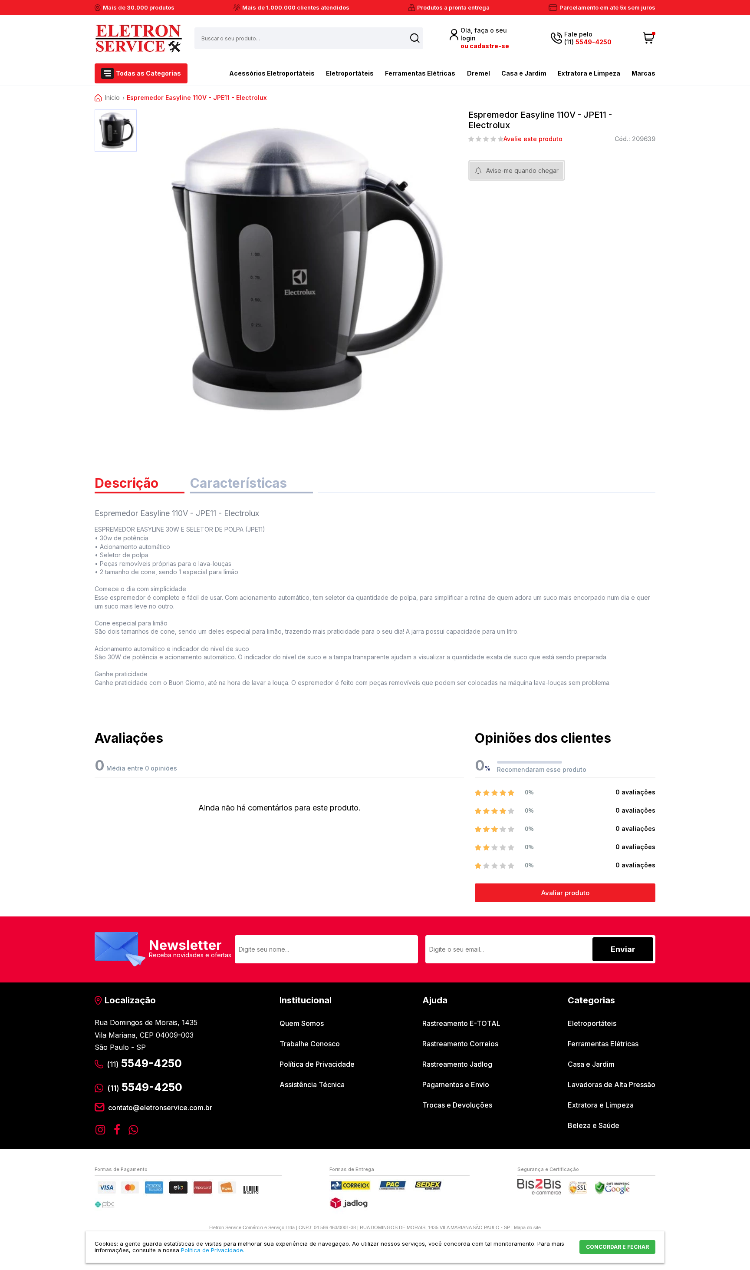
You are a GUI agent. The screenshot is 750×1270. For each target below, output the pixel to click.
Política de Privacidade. (212, 1250)
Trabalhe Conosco (310, 1043)
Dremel (478, 73)
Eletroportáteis (350, 73)
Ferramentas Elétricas (420, 73)
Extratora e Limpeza (589, 73)
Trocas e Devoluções (457, 1105)
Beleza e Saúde (593, 1125)
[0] (649, 38)
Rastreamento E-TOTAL (461, 1023)
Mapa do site (527, 1227)
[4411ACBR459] (116, 130)
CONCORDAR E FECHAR (617, 1247)
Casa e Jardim (523, 73)
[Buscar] (415, 38)
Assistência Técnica (312, 1084)
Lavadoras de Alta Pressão (611, 1084)
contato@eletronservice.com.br (160, 1107)
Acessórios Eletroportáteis (272, 73)
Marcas (643, 73)
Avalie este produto (532, 139)
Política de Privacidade (317, 1064)
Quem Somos (302, 1023)
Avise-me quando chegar (522, 170)
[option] (116, 130)
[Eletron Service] (138, 38)
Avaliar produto (565, 893)
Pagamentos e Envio (455, 1084)
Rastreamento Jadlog (457, 1064)
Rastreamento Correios (460, 1043)
